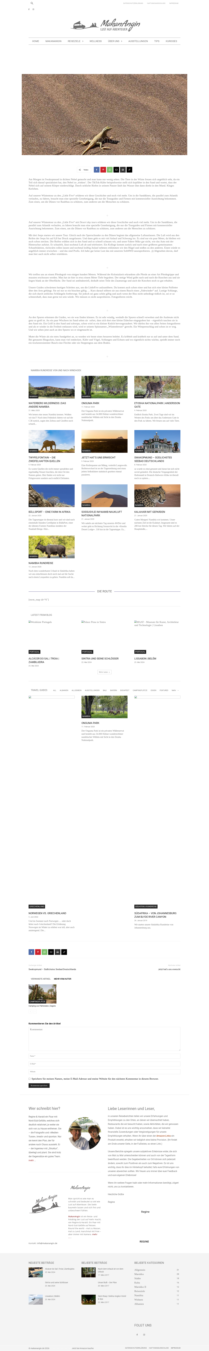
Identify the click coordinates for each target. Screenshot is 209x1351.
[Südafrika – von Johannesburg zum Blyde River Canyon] (157, 802)
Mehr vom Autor (62, 979)
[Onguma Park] (104, 387)
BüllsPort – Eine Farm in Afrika (50, 511)
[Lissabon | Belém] (157, 637)
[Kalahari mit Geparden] (157, 495)
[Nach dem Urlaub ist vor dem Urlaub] (88, 1272)
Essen (153, 690)
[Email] (116, 170)
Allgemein (76, 690)
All (54, 690)
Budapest (124, 690)
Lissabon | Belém (145, 658)
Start (30, 60)
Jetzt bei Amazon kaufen (83, 1348)
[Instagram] (33, 9)
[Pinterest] (103, 170)
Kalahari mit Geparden (149, 511)
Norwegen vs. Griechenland (47, 913)
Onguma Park (90, 403)
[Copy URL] (129, 170)
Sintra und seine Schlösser (100, 658)
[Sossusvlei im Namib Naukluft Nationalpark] (104, 495)
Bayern (113, 690)
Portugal (34, 652)
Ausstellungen (92, 690)
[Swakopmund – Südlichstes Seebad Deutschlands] (157, 441)
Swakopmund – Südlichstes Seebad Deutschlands (52, 969)
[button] (32, 3)
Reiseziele (37, 60)
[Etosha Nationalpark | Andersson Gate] (157, 387)
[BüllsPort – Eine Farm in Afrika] (52, 495)
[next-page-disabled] (35, 1011)
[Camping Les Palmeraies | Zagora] (42, 994)
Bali (105, 690)
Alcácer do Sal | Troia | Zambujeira (59, 1269)
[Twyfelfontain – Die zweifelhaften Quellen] (52, 441)
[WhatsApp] (110, 170)
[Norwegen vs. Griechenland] (52, 802)
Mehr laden (103, 672)
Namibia (46, 60)
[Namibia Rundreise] (52, 547)
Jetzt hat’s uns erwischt (98, 457)
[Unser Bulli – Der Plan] (88, 1286)
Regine (35, 147)
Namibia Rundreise (41, 563)
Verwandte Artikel (41, 979)
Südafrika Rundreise (146, 906)
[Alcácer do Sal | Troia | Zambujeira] (52, 637)
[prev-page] (30, 1011)
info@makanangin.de (47, 1243)
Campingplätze (140, 690)
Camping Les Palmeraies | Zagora (42, 1006)
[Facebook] (28, 9)
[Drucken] (123, 170)
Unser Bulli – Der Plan (107, 1282)
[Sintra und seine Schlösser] (104, 637)
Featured (164, 690)
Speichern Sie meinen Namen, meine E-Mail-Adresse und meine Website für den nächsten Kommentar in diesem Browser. (95, 1078)
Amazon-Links (163, 1135)
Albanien (64, 690)
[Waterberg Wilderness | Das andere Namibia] (52, 387)
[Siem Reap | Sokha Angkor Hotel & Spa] (88, 1300)
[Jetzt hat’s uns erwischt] (104, 441)
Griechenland (36, 906)
